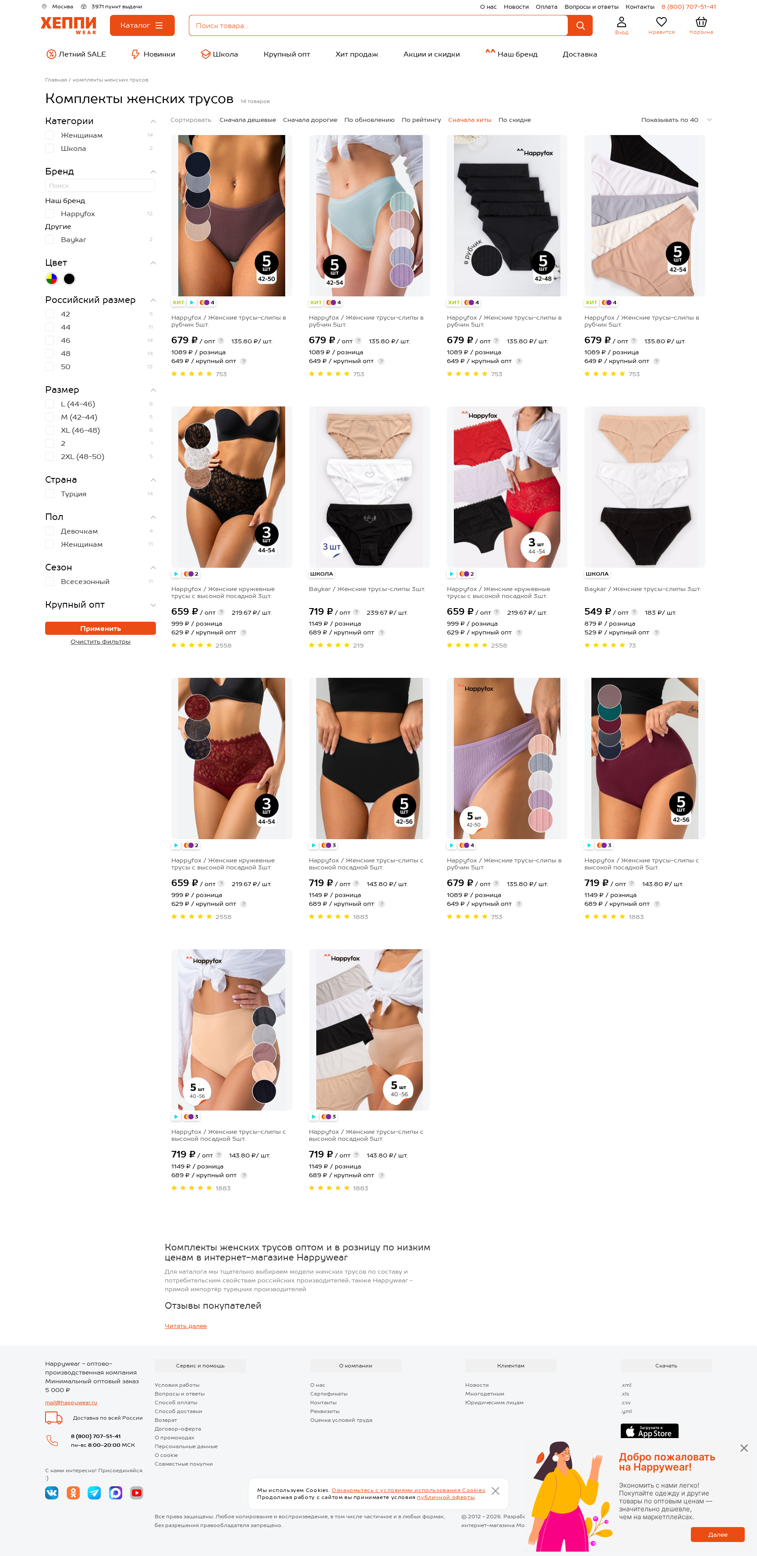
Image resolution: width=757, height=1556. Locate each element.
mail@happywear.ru (71, 1402)
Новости (516, 7)
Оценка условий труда (341, 1420)
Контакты (640, 7)
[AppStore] (650, 1432)
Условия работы (177, 1385)
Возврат (166, 1420)
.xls (625, 1394)
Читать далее (186, 1325)
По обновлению (369, 119)
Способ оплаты (176, 1402)
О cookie (166, 1455)
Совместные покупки (184, 1464)
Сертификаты (328, 1394)
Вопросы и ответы (592, 7)
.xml (626, 1385)
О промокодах (175, 1438)
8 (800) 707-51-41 (688, 7)
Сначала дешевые (247, 119)
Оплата (547, 7)
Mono (524, 1525)
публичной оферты (445, 1497)
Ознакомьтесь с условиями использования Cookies (408, 1490)
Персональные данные (186, 1446)
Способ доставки (178, 1411)
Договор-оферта (178, 1429)
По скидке (515, 119)
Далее (718, 1534)
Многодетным (484, 1394)
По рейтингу (421, 119)
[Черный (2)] (69, 278)
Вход (622, 32)
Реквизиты (325, 1411)
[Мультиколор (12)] (51, 278)
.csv (626, 1402)
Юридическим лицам (494, 1402)
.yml (626, 1411)
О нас (488, 7)
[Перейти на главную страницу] (68, 25)
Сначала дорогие (310, 119)
